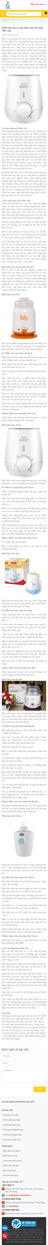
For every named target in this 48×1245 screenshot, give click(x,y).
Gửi (40, 1089)
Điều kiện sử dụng (10, 1156)
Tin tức (12, 19)
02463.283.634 (40, 4)
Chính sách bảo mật (11, 1165)
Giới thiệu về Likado (10, 1115)
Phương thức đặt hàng (12, 1140)
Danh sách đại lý (9, 1170)
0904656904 (14, 1206)
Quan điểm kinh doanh (12, 1151)
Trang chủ (5, 19)
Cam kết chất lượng (10, 1175)
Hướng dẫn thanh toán (12, 1125)
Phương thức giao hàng (12, 1135)
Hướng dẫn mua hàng (11, 1120)
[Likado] (8, 5)
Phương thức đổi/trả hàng (13, 1130)
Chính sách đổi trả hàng (12, 1161)
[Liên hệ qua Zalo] (5, 1228)
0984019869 (14, 1195)
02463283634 (25, 1195)
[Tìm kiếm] (39, 14)
